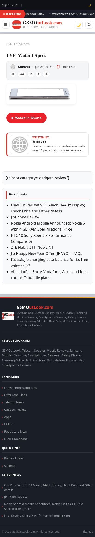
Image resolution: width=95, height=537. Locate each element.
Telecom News (14, 402)
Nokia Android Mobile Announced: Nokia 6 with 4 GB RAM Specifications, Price (43, 506)
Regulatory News (16, 431)
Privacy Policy (13, 458)
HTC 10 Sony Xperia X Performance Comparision (37, 516)
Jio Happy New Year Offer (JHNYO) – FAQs (46, 253)
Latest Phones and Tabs (20, 388)
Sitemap (9, 466)
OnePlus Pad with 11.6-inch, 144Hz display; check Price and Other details (48, 487)
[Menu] (6, 25)
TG (46, 74)
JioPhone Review (25, 216)
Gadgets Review (15, 409)
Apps (7, 417)
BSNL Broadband (16, 439)
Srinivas (24, 67)
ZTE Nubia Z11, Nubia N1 (32, 247)
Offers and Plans (15, 395)
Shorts (79, 528)
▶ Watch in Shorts (27, 118)
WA (22, 74)
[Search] (89, 25)
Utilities (9, 424)
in (31, 74)
